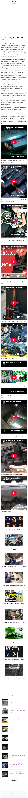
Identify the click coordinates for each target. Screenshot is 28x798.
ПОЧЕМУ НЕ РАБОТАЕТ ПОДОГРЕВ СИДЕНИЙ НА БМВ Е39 (17, 773)
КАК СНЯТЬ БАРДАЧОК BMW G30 (18, 718)
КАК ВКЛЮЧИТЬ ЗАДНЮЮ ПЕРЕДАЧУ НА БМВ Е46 (16, 763)
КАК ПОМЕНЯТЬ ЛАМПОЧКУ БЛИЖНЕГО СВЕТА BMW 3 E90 (17, 709)
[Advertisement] (14, 20)
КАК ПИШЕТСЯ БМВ (15, 736)
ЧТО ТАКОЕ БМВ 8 (14, 700)
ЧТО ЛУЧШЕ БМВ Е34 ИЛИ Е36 (17, 727)
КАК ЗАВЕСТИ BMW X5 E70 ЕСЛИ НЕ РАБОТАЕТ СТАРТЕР (17, 754)
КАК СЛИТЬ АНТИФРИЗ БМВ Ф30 (18, 745)
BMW (14, 1)
